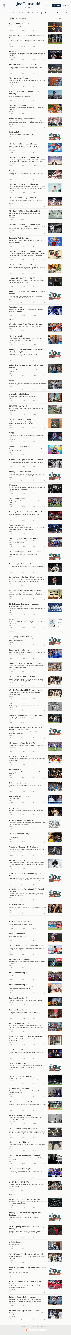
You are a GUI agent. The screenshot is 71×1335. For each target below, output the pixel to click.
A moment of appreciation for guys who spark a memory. (26, 326)
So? (10, 703)
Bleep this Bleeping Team (19, 860)
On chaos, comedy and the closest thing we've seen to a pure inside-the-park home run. (27, 1105)
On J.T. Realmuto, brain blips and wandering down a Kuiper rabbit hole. (26, 436)
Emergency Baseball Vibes (20, 472)
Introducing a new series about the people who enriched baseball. (26, 108)
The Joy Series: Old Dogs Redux (22, 677)
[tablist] (18, 18)
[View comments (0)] (22, 139)
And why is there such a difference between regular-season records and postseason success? (26, 41)
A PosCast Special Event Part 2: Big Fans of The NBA (26, 890)
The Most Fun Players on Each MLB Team (26, 946)
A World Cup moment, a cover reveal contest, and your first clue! (27, 567)
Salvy (11, 381)
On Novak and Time (17, 905)
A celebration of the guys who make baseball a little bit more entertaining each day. (27, 949)
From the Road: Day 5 (18, 973)
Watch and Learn (16, 171)
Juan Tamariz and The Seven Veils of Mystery (24, 92)
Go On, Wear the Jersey (18, 756)
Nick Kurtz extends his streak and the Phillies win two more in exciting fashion (27, 1185)
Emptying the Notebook (19, 650)
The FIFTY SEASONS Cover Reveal (23, 420)
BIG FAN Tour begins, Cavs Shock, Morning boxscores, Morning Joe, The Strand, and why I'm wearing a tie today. (26, 1026)
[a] (55, 135)
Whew (11, 619)
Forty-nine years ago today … (18, 26)
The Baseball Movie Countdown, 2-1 (23, 144)
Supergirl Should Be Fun (19, 446)
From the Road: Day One (19, 1023)
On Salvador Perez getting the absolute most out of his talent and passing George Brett (27, 384)
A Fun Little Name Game (19, 1088)
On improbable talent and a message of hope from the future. (25, 786)
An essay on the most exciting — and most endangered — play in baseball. (26, 1172)
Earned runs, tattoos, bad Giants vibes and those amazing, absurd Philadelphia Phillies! (26, 666)
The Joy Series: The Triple (20, 1169)
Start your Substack (32, 1330)
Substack (28, 1333)
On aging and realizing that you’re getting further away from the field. (27, 54)
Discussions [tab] (22, 18)
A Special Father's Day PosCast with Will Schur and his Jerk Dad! (26, 728)
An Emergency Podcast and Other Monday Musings (26, 1228)
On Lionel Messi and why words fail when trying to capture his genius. (26, 746)
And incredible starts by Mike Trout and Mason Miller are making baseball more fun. (26, 1286)
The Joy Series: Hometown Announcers (25, 1155)
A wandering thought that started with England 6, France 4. (27, 462)
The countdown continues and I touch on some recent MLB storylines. (26, 214)
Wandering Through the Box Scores (24, 847)
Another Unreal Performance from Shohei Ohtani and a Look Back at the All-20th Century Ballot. (27, 987)
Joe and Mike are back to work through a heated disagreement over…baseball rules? (23, 355)
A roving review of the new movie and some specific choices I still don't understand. (27, 449)
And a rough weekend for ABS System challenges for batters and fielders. (27, 1257)
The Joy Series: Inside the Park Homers (25, 1102)
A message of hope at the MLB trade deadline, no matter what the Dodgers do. (26, 310)
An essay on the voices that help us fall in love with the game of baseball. (27, 1158)
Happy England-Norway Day (21, 564)
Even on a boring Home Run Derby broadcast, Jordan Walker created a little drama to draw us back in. (27, 528)
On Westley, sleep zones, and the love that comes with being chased (27, 1145)
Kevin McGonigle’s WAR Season (22, 119)
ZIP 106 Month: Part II (18, 406)
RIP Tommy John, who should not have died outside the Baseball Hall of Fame (25, 201)
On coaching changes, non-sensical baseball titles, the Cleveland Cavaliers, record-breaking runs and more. (25, 1232)
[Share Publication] (49, 5)
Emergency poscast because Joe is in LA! (21, 134)
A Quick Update (15, 1242)
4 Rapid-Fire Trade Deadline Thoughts (25, 278)
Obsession (13, 485)
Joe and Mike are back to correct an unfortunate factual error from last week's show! (27, 640)
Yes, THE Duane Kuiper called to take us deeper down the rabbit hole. (26, 409)
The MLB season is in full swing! (18, 1272)
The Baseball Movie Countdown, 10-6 (24, 184)
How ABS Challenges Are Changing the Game (25, 1282)
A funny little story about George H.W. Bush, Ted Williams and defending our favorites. (26, 174)
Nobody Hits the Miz (17, 783)
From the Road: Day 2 (18, 1010)
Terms (38, 1327)
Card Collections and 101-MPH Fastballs (25, 1036)
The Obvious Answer (17, 498)
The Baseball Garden (17, 105)
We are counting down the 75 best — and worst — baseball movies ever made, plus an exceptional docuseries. (27, 227)
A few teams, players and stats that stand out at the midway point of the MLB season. (27, 541)
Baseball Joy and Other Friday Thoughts (25, 577)
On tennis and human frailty (17, 936)
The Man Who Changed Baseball (22, 198)
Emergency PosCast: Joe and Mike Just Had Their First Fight (26, 351)
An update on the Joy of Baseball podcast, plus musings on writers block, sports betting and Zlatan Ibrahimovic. (26, 580)
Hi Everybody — (14, 1244)
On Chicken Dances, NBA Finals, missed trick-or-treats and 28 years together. (27, 836)
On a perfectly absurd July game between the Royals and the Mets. (27, 609)
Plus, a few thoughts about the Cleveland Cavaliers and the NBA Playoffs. (26, 1039)
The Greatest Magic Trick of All (22, 743)
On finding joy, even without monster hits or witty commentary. (24, 515)
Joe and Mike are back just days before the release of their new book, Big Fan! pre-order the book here (26, 1066)
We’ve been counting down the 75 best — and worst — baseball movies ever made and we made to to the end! (25, 147)
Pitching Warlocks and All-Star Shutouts (26, 512)
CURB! (11, 433)
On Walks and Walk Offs (19, 1182)
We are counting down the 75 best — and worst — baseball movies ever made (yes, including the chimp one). (27, 268)
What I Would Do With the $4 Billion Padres (27, 1254)
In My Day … (14, 51)
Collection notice (45, 1327)
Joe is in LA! (14, 132)
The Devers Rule (16, 336)
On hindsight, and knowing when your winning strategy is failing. (26, 501)
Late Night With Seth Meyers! (21, 796)
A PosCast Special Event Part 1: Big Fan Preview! (25, 875)
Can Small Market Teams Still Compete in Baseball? (26, 37)
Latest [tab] (12, 18)
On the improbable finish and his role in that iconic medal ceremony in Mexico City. (26, 1118)
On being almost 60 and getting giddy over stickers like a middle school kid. (26, 693)
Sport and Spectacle (17, 525)
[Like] (10, 139)
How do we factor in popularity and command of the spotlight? (25, 370)
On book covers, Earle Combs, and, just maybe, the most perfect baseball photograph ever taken (26, 422)
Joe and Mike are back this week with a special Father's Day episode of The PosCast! (26, 732)
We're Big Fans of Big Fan (19, 1063)
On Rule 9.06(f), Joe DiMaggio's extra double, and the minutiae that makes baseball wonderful (25, 339)
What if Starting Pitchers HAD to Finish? (26, 460)
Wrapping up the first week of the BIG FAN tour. (23, 975)
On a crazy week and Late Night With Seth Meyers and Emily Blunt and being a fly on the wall (27, 823)
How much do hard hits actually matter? (21, 924)
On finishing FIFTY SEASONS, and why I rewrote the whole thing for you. (26, 622)
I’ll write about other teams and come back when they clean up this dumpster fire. (27, 81)
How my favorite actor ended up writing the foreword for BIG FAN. (27, 1053)
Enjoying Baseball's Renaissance (22, 1297)
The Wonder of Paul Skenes (20, 1076)
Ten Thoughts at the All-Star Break (23, 538)
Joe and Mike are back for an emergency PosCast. (24, 1217)
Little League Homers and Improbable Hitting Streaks (24, 605)
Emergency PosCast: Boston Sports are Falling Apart (25, 1214)
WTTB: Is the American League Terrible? (26, 715)
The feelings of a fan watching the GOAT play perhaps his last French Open (27, 908)
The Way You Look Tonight (20, 834)
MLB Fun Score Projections (20, 959)
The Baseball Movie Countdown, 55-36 (25, 251)
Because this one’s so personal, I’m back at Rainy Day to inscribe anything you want (25, 68)
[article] (35, 27)
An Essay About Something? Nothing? (24, 1199)
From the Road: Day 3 (18, 998)
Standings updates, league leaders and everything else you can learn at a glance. (26, 850)
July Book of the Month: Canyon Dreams (25, 591)
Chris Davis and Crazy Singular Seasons (25, 324)
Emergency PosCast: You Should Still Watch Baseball (27, 292)
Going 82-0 (13, 808)
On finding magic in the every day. (19, 96)
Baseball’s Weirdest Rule (19, 238)
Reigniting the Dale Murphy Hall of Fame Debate (26, 366)
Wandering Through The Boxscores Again (21, 718)
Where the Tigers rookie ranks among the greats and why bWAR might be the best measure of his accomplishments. (26, 122)
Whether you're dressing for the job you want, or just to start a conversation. (27, 759)
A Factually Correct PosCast (20, 637)
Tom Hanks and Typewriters (21, 1050)
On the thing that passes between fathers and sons (24, 706)
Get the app (42, 1330)
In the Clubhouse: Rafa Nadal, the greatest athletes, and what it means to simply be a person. (27, 488)
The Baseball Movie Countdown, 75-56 (25, 265)
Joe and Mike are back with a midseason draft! (23, 554)
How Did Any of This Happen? (21, 820)
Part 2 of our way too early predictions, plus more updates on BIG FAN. (27, 1313)
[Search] (46, 5)
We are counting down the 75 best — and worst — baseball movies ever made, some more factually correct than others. (27, 187)
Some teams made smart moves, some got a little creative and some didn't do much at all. (26, 281)
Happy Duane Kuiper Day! (19, 24)
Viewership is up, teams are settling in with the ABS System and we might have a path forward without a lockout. (26, 1300)
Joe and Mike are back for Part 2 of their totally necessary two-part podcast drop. (26, 894)
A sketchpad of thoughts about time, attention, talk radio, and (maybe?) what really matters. (27, 1202)
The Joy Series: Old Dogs (19, 1142)
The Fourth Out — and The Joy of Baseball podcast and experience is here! (25, 241)
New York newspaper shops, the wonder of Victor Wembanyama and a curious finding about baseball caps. (26, 1013)
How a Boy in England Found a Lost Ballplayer (23, 396)
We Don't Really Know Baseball (22, 922)
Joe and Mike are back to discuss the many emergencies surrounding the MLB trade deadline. (25, 297)
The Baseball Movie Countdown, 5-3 (24, 157)
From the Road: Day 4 (18, 985)
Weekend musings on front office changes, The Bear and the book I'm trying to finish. (27, 653)
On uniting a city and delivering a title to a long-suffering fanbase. (26, 772)
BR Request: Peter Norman (20, 1115)
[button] (3, 13)
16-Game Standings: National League (24, 1310)
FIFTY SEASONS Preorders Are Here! (24, 65)
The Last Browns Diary (18, 78)
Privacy (35, 1327)
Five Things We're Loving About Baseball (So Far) (27, 1268)
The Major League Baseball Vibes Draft (25, 552)
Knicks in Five (15, 770)
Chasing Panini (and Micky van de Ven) (25, 690)
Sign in (65, 5)
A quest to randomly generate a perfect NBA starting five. (26, 810)
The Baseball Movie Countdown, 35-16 (24, 224)
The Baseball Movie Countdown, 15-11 (24, 211)
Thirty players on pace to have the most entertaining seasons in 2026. (27, 962)
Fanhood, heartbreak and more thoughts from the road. (26, 1000)
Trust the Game (15, 307)
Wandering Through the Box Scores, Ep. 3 (26, 663)
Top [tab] (16, 18)
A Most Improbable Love (19, 394)
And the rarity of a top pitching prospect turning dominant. (26, 1079)
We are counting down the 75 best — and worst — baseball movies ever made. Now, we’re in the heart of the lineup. (27, 160)
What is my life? (14, 798)
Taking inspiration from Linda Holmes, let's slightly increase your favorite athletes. (27, 1091)
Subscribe (57, 5)
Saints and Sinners (17, 934)
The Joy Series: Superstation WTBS (23, 1129)
